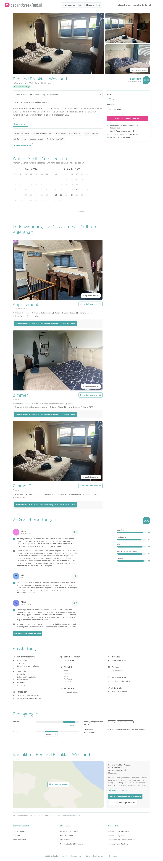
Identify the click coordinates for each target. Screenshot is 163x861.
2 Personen (90, 5)
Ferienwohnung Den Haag (118, 844)
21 (36, 195)
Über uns (16, 835)
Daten (80, 5)
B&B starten (65, 840)
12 (26, 189)
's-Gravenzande (69, 5)
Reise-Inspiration (19, 840)
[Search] (99, 5)
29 (42, 200)
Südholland (34, 83)
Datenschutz (76, 856)
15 (42, 189)
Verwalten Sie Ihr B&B (69, 831)
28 (36, 200)
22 (42, 195)
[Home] (14, 816)
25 (21, 200)
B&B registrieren (66, 835)
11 (21, 189)
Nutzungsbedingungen (94, 856)
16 (47, 189)
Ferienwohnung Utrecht (117, 835)
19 (26, 195)
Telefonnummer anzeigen (118, 790)
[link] (24, 5)
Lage (119, 544)
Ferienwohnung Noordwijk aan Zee (122, 840)
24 (15, 200)
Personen (111, 104)
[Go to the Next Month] (88, 169)
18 (21, 195)
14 (36, 189)
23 (47, 195)
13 (31, 189)
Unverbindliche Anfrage (22, 87)
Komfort (120, 530)
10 (15, 189)
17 (15, 195)
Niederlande (47, 83)
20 (31, 195)
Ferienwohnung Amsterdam (119, 831)
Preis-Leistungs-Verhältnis (127, 551)
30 (47, 200)
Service (120, 558)
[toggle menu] (155, 5)
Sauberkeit (121, 537)
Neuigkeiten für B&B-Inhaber (71, 844)
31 (15, 205)
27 (31, 200)
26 (26, 200)
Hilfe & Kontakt (19, 831)
